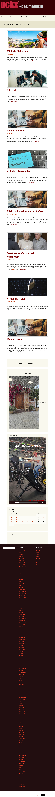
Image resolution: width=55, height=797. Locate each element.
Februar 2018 (22, 753)
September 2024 (22, 597)
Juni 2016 (21, 782)
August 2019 (22, 724)
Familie (44, 16)
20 (27, 521)
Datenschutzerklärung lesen (34, 795)
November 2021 (22, 668)
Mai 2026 (21, 556)
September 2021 (22, 672)
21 (32, 521)
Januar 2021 (22, 688)
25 (16, 523)
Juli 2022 (21, 651)
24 (11, 523)
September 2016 (22, 777)
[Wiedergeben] (10, 502)
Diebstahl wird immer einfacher (25, 211)
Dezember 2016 (22, 773)
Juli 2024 (21, 602)
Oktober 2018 (22, 742)
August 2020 (22, 699)
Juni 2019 (21, 728)
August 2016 (22, 780)
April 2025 (21, 583)
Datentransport (16, 339)
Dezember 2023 (22, 616)
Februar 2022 (22, 662)
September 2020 (22, 697)
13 (27, 519)
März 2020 (21, 709)
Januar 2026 (22, 564)
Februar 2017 (22, 769)
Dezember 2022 (22, 641)
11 (16, 519)
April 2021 (21, 682)
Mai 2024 (21, 606)
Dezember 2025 (22, 566)
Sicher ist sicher (16, 298)
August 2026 (22, 550)
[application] (27, 470)
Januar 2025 (22, 589)
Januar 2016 (22, 786)
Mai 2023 (21, 630)
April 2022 (21, 657)
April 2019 (21, 732)
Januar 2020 (22, 713)
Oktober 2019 (22, 720)
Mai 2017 (21, 765)
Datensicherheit (16, 130)
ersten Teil (14, 269)
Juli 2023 (21, 626)
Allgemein (38, 550)
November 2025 (22, 568)
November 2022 (22, 643)
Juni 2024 (21, 604)
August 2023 (22, 624)
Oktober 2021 (22, 670)
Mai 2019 (21, 730)
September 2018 (22, 744)
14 (32, 519)
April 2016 (21, 784)
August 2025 (22, 575)
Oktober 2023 (22, 620)
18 (16, 521)
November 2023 (22, 618)
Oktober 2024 (22, 595)
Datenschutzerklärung (14, 538)
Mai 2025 (21, 581)
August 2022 (22, 649)
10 (11, 519)
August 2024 (22, 599)
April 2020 (21, 707)
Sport (22, 16)
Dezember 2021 (22, 666)
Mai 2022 (21, 655)
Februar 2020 (22, 711)
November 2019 (22, 717)
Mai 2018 (21, 749)
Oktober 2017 (22, 759)
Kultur (17, 16)
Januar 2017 (22, 771)
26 (22, 523)
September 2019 (22, 722)
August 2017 (22, 763)
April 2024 (21, 608)
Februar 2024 (22, 612)
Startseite (3, 16)
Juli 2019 (21, 726)
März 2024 (21, 610)
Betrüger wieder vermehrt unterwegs (22, 254)
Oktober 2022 (22, 645)
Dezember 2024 (22, 591)
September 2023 (22, 622)
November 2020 (22, 693)
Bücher (33, 16)
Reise (27, 16)
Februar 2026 (22, 562)
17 (11, 521)
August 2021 (22, 674)
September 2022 (22, 647)
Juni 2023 (21, 628)
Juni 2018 (21, 746)
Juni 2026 (21, 554)
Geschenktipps (4, 19)
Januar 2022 (22, 664)
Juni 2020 (21, 703)
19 (22, 521)
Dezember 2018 (22, 740)
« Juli (16, 527)
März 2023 (21, 635)
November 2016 (22, 775)
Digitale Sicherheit (17, 51)
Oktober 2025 (22, 570)
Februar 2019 (22, 736)
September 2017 (22, 761)
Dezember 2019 (22, 715)
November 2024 (22, 593)
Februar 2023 (22, 637)
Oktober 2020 (22, 695)
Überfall (12, 90)
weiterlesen (35, 60)
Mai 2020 (21, 705)
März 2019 (21, 734)
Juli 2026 (21, 552)
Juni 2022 (21, 653)
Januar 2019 (22, 738)
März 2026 (21, 560)
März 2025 (21, 585)
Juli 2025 (21, 577)
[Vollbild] (44, 502)
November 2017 (22, 757)
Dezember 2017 (22, 755)
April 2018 (21, 751)
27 (27, 523)
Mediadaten (12, 540)
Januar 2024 (22, 614)
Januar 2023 (22, 639)
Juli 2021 (21, 676)
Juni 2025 (21, 579)
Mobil (39, 16)
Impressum (12, 536)
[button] (27, 470)
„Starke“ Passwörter (18, 171)
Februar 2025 (22, 587)
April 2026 (21, 558)
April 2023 (21, 633)
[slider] (26, 502)
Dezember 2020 (22, 691)
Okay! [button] (43, 795)
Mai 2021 (21, 680)
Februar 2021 (22, 686)
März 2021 (21, 684)
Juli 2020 (21, 701)
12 (22, 519)
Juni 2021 (21, 678)
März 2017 (21, 767)
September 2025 (22, 573)
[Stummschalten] (42, 502)
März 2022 (21, 659)
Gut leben (10, 16)
